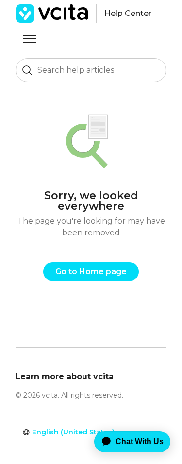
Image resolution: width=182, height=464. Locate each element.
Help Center (127, 13)
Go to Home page (91, 271)
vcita (103, 376)
